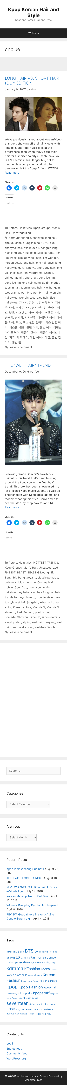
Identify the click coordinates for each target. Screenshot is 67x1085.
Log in (10, 1043)
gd (44, 957)
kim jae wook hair (29, 257)
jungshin (32, 602)
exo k (27, 248)
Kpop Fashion (31, 987)
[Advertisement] (33, 64)
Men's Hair (30, 567)
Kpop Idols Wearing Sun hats (25, 869)
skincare (51, 1004)
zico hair (42, 297)
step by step (13, 622)
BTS (29, 951)
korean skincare (48, 980)
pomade (10, 617)
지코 (12, 337)
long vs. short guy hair (40, 267)
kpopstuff (41, 993)
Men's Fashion (12, 998)
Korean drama (33, 975)
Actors (13, 228)
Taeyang (49, 622)
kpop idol (26, 993)
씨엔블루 (30, 317)
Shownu (22, 617)
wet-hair (40, 627)
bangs (10, 952)
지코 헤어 (22, 337)
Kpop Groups (41, 228)
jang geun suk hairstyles (27, 252)
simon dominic (51, 617)
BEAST (21, 572)
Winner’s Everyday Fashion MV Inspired (32, 905)
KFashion (32, 969)
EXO (45, 242)
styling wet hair (32, 622)
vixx (17, 1013)
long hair (28, 262)
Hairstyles (25, 228)
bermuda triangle (20, 237)
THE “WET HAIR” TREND (28, 365)
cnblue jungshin (25, 582)
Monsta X (39, 607)
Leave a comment (20, 347)
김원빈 (33, 302)
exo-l (35, 248)
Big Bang (18, 951)
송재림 (9, 317)
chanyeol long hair (44, 237)
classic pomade (48, 577)
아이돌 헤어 (40, 1014)
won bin (26, 292)
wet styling (26, 627)
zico (32, 297)
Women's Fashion (27, 1014)
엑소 (18, 322)
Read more (12, 172)
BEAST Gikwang (38, 572)
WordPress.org (16, 1058)
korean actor (13, 262)
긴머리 (23, 302)
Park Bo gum (25, 612)
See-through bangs (28, 998)
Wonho (51, 627)
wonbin (24, 297)
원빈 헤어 (46, 327)
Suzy (18, 1010)
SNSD (11, 1009)
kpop (12, 987)
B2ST (12, 572)
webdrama (12, 292)
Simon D (34, 617)
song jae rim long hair (19, 282)
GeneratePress (33, 1079)
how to (30, 597)
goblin (9, 587)
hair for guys (45, 592)
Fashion (36, 957)
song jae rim (47, 277)
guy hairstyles (27, 592)
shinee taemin (14, 277)
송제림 (19, 317)
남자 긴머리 (23, 307)
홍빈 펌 (16, 342)
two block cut (35, 1009)
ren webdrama (33, 272)
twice (24, 1009)
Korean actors (22, 607)
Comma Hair (45, 582)
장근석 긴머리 (30, 332)
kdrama (49, 252)
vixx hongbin (51, 287)
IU (43, 962)
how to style (45, 597)
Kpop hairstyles (13, 994)
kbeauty (50, 962)
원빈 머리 (32, 327)
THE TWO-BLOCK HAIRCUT (25, 878)
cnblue (9, 242)
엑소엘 (13, 327)
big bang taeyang (24, 577)
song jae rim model (46, 282)
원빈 (22, 327)
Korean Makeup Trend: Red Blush (28, 896)
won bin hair (41, 292)
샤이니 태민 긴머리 (47, 312)
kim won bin (50, 257)
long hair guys (44, 262)
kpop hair (50, 987)
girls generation (18, 962)
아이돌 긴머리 (46, 317)
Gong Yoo (20, 587)
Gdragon (52, 957)
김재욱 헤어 (46, 302)
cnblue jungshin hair (28, 242)
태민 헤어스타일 (40, 337)
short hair (31, 277)
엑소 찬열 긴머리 (33, 322)
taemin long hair (31, 287)
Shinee (48, 272)
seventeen (18, 1003)
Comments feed (17, 1053)
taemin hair (12, 287)
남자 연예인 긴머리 (44, 307)
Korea (45, 969)
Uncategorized (21, 233)
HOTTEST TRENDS (45, 562)
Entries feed (14, 1048)
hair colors (36, 962)
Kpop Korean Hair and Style (33, 12)
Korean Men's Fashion (30, 981)
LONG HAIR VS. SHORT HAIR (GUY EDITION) (32, 80)
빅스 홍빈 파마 (25, 312)
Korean (53, 969)
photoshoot (42, 612)
